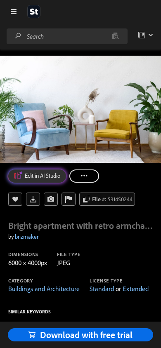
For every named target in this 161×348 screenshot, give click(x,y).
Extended (136, 289)
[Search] (18, 36)
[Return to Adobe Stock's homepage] (33, 11)
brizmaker (26, 236)
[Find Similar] (51, 199)
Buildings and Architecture (44, 289)
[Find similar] (115, 36)
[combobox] (67, 36)
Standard (102, 289)
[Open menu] (14, 11)
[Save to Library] (15, 199)
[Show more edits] (84, 176)
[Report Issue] (69, 199)
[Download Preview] (33, 199)
